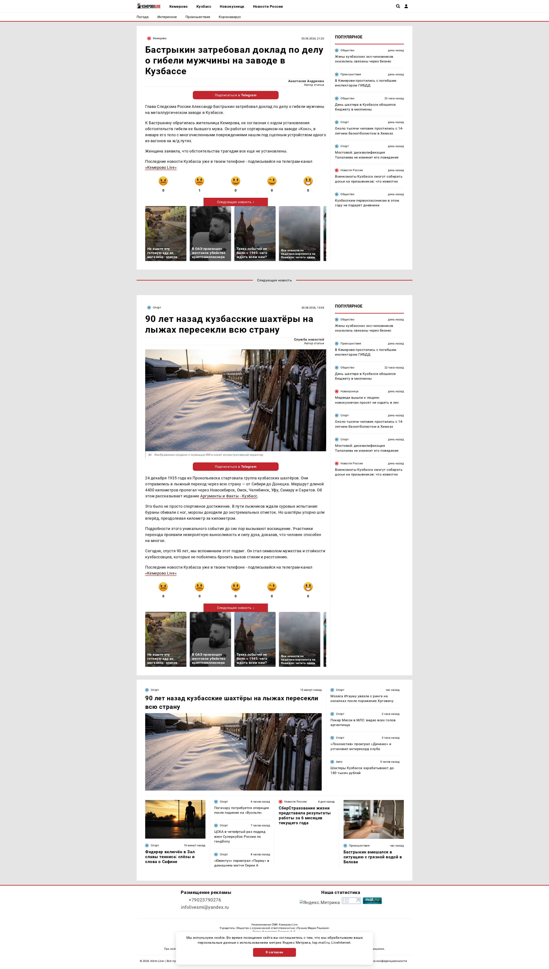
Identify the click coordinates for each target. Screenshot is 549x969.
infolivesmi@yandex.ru (205, 907)
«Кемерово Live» (160, 167)
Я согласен (274, 952)
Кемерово (159, 38)
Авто (339, 761)
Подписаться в (236, 95)
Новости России (352, 170)
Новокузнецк (350, 391)
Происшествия (351, 74)
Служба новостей (309, 339)
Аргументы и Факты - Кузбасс (228, 496)
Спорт (345, 122)
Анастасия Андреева (306, 81)
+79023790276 (205, 900)
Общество (347, 50)
